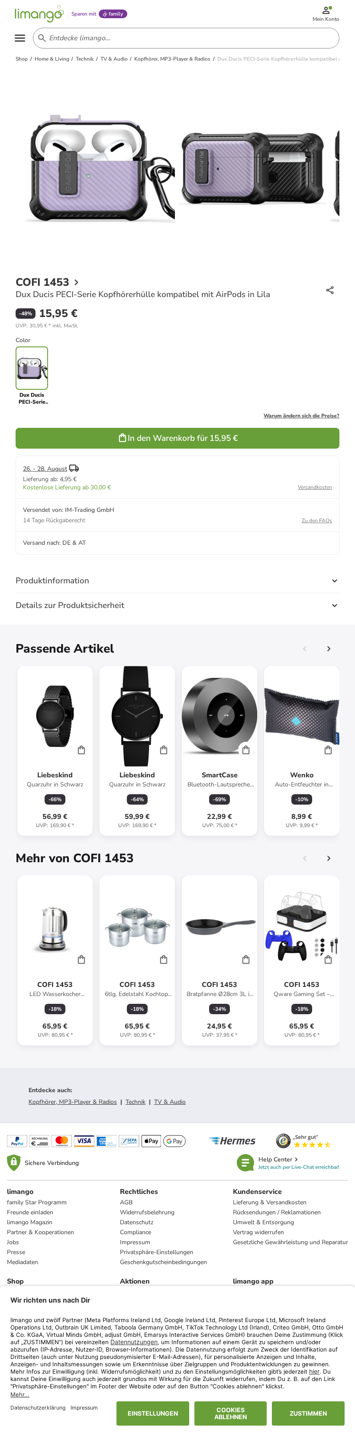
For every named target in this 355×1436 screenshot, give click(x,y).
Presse (16, 1252)
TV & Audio (170, 1102)
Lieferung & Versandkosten (270, 1202)
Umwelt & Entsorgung (263, 1222)
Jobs (13, 1242)
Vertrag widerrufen (258, 1232)
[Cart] (81, 749)
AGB (126, 1202)
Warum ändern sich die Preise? (301, 415)
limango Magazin (29, 1222)
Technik (135, 1102)
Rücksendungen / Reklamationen (277, 1212)
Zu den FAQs (317, 520)
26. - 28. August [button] (45, 469)
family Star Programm (37, 1202)
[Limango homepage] (39, 13)
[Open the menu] (19, 38)
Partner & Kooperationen (40, 1232)
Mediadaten (22, 1262)
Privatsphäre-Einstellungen (156, 1252)
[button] (47, 325)
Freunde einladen (30, 1212)
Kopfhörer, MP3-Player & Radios (73, 1102)
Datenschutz (136, 1222)
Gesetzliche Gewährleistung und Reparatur (290, 1242)
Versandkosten (315, 487)
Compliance (135, 1232)
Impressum (135, 1242)
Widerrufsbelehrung (147, 1212)
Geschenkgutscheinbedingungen (163, 1262)
